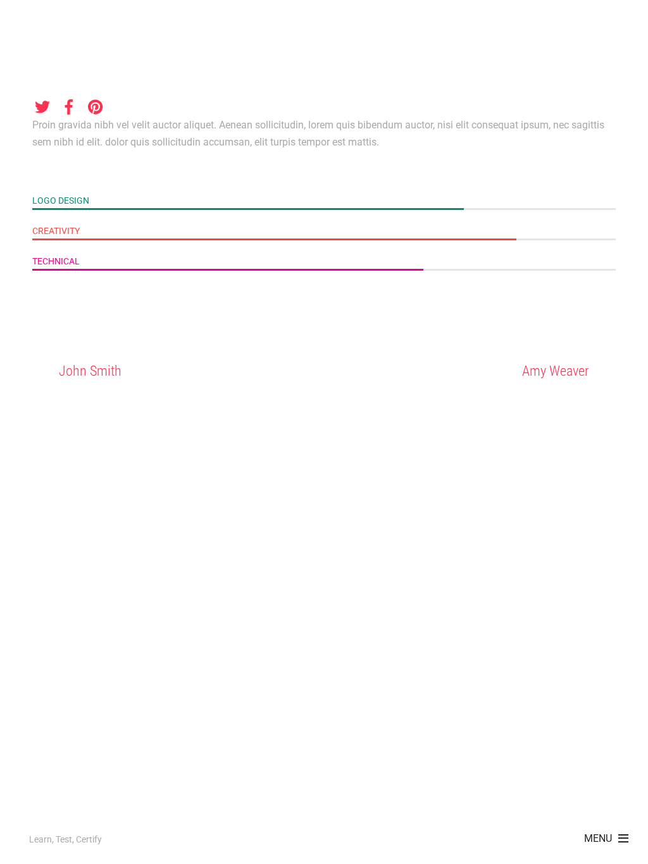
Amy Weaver (555, 370)
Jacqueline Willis (101, 59)
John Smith (90, 370)
